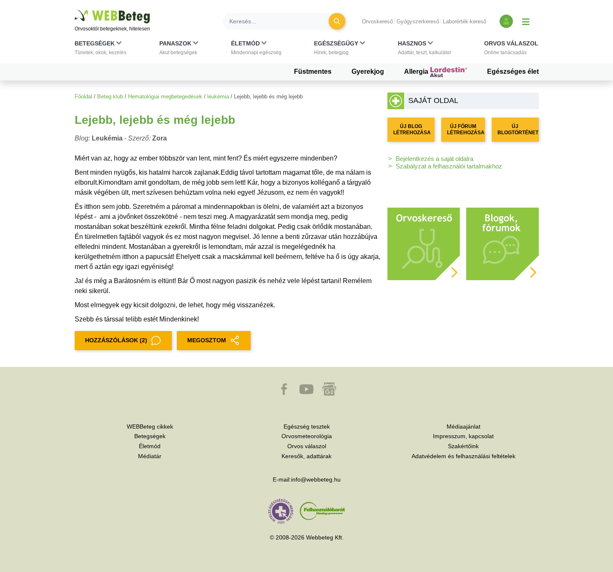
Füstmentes (313, 71)
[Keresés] (337, 21)
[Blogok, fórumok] (502, 243)
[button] (100, 49)
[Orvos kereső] (423, 243)
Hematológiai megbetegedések (165, 96)
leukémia (218, 96)
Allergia (417, 71)
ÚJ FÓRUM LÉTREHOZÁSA (466, 129)
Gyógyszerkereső (418, 21)
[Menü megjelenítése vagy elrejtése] (526, 21)
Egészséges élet (513, 71)
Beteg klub (110, 96)
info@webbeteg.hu (316, 479)
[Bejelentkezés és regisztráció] (506, 21)
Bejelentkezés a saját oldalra (434, 158)
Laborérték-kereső (464, 21)
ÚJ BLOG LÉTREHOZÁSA (412, 129)
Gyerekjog (368, 71)
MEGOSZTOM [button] (206, 340)
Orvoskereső (377, 21)
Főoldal (83, 96)
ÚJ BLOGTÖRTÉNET (517, 129)
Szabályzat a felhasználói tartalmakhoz (449, 166)
